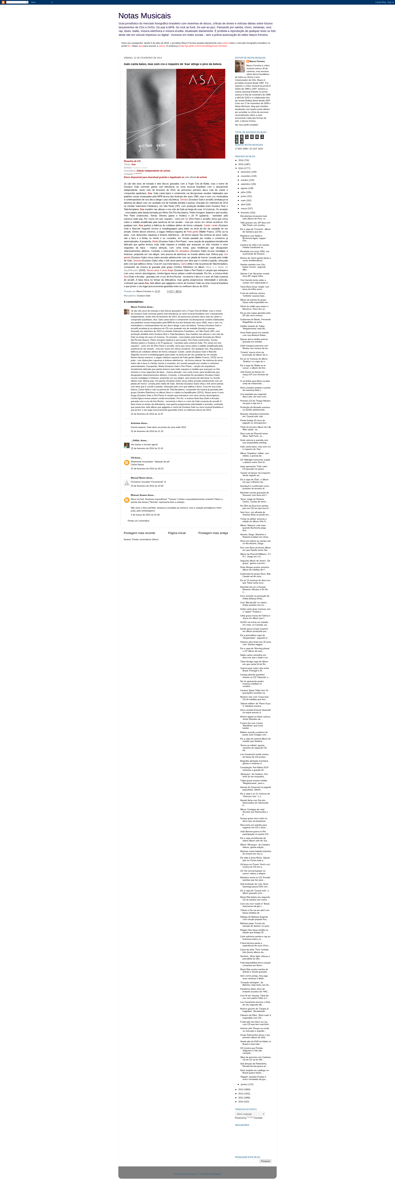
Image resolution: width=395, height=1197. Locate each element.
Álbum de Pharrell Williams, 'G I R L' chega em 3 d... (255, 555)
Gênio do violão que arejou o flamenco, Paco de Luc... (254, 307)
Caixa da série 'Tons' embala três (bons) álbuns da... (254, 950)
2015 (241, 164)
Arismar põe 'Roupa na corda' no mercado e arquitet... (254, 1029)
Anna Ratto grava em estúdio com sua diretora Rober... (254, 333)
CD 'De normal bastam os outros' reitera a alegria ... (254, 872)
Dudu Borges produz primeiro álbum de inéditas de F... (254, 568)
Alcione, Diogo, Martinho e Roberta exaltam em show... (255, 535)
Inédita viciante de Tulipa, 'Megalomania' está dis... (253, 327)
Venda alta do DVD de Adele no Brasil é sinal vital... (255, 1042)
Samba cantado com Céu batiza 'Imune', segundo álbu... (253, 267)
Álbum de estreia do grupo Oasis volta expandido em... (255, 301)
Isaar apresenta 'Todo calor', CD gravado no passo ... (254, 467)
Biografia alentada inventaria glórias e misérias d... (254, 762)
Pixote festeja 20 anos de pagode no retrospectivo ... (254, 421)
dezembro (246, 172)
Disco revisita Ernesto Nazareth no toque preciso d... (255, 711)
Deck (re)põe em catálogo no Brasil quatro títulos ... (254, 1071)
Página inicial (177, 533)
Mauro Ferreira (138, 307)
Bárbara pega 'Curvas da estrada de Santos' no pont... (255, 924)
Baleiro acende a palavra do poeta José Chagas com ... (254, 733)
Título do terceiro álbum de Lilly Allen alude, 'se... (255, 428)
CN (132, 458)
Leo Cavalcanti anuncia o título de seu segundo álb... (255, 1003)
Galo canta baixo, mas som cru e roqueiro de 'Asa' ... (255, 448)
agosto (244, 188)
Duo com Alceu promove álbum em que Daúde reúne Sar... (255, 548)
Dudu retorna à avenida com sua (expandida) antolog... (254, 441)
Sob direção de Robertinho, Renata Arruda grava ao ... (254, 1065)
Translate (257, 1118)
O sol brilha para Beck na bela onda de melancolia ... (255, 382)
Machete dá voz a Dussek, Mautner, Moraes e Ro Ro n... (254, 589)
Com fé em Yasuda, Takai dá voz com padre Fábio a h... (254, 996)
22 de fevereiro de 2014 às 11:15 (147, 431)
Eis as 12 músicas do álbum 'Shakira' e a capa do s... (254, 360)
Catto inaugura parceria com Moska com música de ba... (254, 347)
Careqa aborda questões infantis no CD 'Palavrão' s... (255, 676)
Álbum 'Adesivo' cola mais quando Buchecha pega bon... (253, 528)
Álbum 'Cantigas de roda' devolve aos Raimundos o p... (254, 812)
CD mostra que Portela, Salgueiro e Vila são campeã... (251, 1050)
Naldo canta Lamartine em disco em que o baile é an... (255, 656)
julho (243, 192)
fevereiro (245, 212)
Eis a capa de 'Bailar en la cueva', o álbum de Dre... (253, 366)
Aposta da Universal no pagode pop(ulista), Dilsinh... (255, 788)
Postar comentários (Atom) (145, 539)
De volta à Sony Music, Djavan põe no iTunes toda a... (255, 859)
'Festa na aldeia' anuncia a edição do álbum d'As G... (254, 520)
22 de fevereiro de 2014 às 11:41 (147, 448)
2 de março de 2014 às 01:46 (145, 515)
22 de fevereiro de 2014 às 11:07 (147, 414)
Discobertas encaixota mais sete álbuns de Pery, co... (253, 217)
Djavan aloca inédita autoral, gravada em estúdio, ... (254, 340)
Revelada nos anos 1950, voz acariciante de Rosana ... (254, 252)
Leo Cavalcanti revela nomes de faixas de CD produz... (254, 755)
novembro (246, 176)
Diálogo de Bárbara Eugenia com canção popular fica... (254, 918)
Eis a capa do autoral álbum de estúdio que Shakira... (255, 740)
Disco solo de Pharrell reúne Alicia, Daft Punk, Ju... (254, 434)
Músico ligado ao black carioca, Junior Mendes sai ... (255, 718)
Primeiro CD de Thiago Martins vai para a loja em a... (255, 402)
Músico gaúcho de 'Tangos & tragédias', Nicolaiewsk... (254, 1010)
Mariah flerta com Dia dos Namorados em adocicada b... (254, 802)
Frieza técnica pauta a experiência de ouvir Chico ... (255, 944)
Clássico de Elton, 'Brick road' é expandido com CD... (255, 1016)
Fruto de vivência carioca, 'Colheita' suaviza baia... (253, 294)
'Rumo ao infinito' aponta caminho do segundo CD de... (253, 747)
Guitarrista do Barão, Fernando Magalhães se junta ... (255, 320)
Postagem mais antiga (213, 533)
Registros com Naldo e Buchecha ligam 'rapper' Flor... (253, 238)
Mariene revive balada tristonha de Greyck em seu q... (255, 852)
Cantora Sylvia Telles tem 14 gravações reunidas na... (254, 691)
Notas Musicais (144, 15)
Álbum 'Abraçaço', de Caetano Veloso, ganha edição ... (255, 845)
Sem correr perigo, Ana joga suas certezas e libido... (254, 977)
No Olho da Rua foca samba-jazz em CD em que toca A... (255, 507)
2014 (241, 168)
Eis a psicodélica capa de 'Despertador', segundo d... (254, 636)
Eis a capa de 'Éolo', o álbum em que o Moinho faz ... (254, 480)
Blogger (217, 1174)
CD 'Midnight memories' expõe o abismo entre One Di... (255, 461)
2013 (241, 1089)
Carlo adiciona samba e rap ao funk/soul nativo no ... (255, 937)
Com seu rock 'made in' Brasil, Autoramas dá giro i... (255, 905)
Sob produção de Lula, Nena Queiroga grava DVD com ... (255, 885)
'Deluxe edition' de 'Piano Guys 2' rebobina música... (255, 704)
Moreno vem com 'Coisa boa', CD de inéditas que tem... (254, 698)
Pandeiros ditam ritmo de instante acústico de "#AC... (254, 990)
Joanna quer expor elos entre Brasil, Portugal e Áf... (254, 669)
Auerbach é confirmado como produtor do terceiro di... (254, 487)
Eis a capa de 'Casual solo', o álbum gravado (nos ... (254, 891)
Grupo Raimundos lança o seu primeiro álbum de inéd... (255, 1036)
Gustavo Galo (143, 296)
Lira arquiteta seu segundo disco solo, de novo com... (254, 395)
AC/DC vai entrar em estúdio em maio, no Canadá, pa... (254, 623)
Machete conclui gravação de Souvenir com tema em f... (254, 494)
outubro (245, 180)
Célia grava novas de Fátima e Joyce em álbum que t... (255, 617)
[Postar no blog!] (171, 291)
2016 (241, 160)
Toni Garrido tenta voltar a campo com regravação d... (254, 281)
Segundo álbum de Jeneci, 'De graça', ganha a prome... (255, 562)
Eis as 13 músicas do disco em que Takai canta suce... (255, 581)
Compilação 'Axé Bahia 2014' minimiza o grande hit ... (254, 768)
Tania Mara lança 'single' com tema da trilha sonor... (254, 288)
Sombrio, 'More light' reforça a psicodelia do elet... (255, 957)
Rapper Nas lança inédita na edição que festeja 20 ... (254, 931)
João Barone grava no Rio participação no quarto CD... (255, 832)
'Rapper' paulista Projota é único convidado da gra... (253, 1078)
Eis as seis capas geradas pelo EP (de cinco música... (255, 314)
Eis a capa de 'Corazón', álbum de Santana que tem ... (255, 230)
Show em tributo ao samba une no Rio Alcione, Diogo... (255, 542)
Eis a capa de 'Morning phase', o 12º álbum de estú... (255, 649)
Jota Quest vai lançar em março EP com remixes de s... (254, 374)
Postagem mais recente (139, 533)
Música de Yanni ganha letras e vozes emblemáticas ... (255, 259)
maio (243, 200)
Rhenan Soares (139, 495)
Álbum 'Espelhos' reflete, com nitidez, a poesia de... (254, 454)
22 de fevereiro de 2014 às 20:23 (147, 468)
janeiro (244, 1084)
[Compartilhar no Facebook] (177, 291)
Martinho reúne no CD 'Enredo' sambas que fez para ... (255, 878)
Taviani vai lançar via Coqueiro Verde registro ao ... (255, 474)
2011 (241, 1098)
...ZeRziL (135, 440)
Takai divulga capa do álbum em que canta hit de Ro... (254, 662)
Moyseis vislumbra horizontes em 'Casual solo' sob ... (254, 415)
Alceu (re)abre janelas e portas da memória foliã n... (255, 389)
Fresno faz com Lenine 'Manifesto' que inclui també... (251, 725)
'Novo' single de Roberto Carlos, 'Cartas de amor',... (254, 500)
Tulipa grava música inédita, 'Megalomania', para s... (254, 781)
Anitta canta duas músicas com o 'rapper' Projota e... (255, 610)
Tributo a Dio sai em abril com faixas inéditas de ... (254, 911)
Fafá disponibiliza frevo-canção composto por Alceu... (255, 964)
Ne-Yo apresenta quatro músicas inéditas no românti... (252, 683)
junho (244, 196)
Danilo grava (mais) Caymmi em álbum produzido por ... (254, 630)
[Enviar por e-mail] (168, 291)
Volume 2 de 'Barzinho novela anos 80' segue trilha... (254, 274)
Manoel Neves (138, 478)
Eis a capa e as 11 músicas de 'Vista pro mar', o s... (255, 795)
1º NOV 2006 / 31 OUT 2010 (249, 149)
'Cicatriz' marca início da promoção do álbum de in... (254, 353)
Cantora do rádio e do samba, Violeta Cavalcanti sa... (255, 246)
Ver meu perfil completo (246, 125)
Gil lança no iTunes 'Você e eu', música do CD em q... (255, 865)
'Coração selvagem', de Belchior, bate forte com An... (255, 983)
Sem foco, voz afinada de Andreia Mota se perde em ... (255, 513)
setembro (246, 184)
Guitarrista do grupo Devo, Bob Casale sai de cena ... (255, 575)
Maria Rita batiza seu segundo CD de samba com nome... (255, 898)
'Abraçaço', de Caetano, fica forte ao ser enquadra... (254, 775)
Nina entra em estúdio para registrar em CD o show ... (254, 826)
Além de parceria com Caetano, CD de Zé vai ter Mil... (255, 1058)
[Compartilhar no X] (174, 291)
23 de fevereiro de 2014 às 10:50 (147, 486)
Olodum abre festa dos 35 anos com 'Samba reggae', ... (255, 643)
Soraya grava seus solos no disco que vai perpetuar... (253, 819)
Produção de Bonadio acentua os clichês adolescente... (255, 408)
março (244, 208)
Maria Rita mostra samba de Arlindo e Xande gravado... (254, 970)
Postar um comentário (138, 521)
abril (243, 204)
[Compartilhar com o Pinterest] (180, 291)
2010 (241, 1102)
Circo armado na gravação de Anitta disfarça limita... (254, 597)
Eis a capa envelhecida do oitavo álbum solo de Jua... (254, 839)
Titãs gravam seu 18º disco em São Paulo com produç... (255, 224)
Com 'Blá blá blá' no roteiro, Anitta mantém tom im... (253, 603)
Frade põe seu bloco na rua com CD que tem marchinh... (255, 1023)
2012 (241, 1093)
